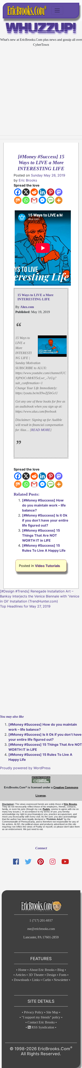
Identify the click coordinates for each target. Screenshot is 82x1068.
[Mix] (17, 200)
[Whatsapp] (26, 200)
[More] (58, 200)
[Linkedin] (42, 192)
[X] (26, 192)
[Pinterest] (50, 192)
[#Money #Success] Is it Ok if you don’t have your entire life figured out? (45, 520)
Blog (60, 970)
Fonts (62, 975)
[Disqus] (41, 661)
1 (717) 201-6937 (41, 920)
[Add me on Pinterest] (40, 861)
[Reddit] (34, 192)
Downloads (21, 980)
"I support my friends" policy (41, 1017)
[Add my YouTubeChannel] (65, 861)
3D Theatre (36, 975)
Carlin (47, 980)
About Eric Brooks (41, 970)
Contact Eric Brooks (41, 1022)
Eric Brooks (28, 180)
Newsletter (61, 980)
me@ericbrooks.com (41, 929)
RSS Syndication (42, 1027)
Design (51, 975)
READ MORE (40, 430)
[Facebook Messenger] (42, 200)
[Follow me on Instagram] (52, 861)
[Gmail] (34, 200)
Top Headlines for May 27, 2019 (25, 606)
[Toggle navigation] (57, 10)
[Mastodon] (58, 192)
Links (36, 980)
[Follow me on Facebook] (16, 861)
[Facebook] (17, 192)
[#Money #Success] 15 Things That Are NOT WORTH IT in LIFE (41, 535)
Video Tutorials (47, 566)
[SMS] (50, 200)
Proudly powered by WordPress (25, 768)
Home (22, 970)
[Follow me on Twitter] (28, 861)
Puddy (46, 809)
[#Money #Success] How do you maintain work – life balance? (44, 505)
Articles (20, 975)
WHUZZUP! (41, 29)
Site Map (52, 1012)
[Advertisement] (41, 91)
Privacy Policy (33, 1012)
